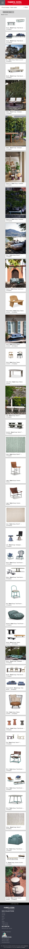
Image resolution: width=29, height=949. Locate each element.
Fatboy (3, 918)
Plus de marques (5, 7)
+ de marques (5, 925)
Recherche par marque (7, 928)
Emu (3, 919)
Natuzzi (3, 913)
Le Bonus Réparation (6, 932)
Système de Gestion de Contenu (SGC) (18, 946)
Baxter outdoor (14, 7)
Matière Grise (5, 923)
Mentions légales (5, 939)
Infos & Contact (5, 940)
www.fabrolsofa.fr (6, 942)
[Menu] (2, 2)
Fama (3, 916)
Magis (3, 921)
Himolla (3, 914)
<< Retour (25, 7)
